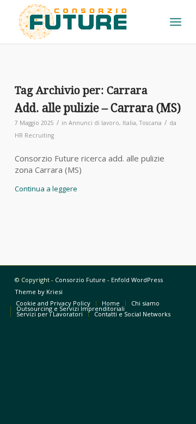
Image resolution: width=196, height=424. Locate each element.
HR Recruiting (34, 135)
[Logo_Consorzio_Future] (81, 21)
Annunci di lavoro (94, 123)
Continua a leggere (46, 189)
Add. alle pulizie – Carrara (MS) (98, 108)
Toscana (150, 123)
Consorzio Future (80, 280)
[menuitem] (175, 22)
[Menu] (175, 22)
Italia (129, 123)
